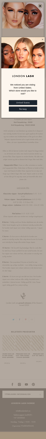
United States (23, 102)
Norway (23, 109)
